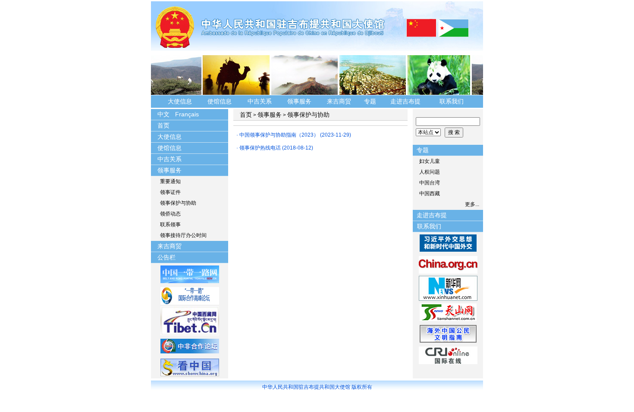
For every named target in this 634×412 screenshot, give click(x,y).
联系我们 (452, 101)
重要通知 (170, 181)
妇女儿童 (429, 161)
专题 (370, 101)
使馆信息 (219, 101)
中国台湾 (429, 183)
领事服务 (299, 101)
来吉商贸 (339, 101)
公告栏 (166, 257)
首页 (163, 125)
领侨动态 (170, 214)
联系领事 (170, 225)
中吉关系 (260, 101)
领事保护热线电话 (260, 148)
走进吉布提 (405, 101)
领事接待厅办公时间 (183, 235)
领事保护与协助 (178, 203)
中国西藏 (429, 193)
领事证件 (170, 192)
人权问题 (429, 172)
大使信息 (180, 101)
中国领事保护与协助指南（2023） (279, 135)
